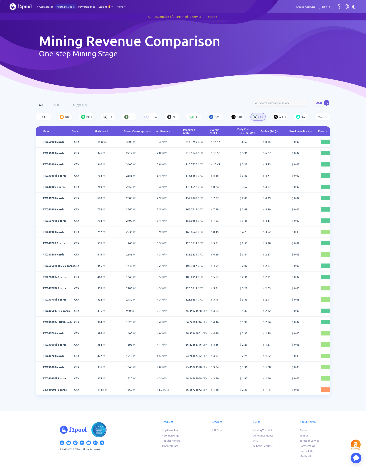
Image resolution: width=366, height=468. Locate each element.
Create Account (305, 6)
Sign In (326, 6)
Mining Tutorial (262, 430)
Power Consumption (136, 131)
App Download (170, 430)
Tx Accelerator (44, 6)
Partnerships (307, 445)
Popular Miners (65, 6)
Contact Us (306, 451)
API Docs (217, 430)
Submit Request (263, 445)
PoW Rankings (86, 6)
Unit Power (161, 131)
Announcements (263, 435)
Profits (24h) (268, 131)
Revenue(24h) (214, 131)
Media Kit (305, 456)
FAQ (255, 440)
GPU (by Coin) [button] (78, 105)
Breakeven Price (299, 131)
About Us (305, 430)
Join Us (304, 435)
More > (213, 16)
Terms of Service (309, 440)
